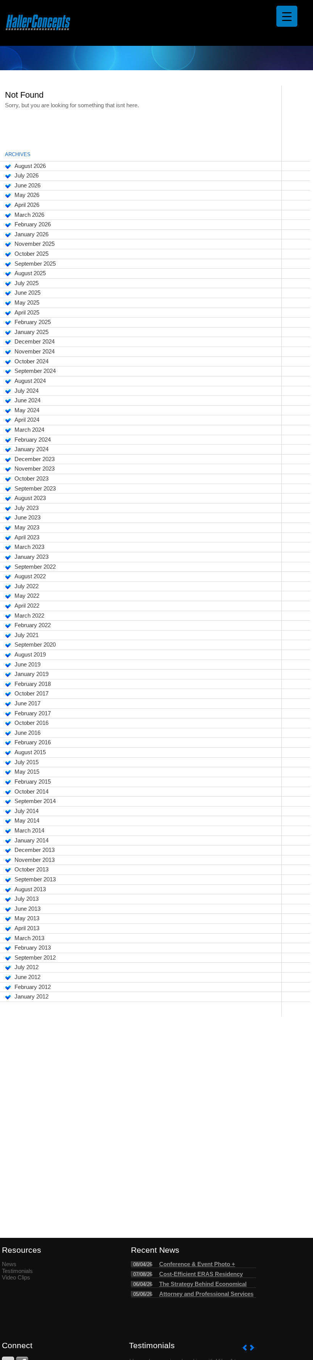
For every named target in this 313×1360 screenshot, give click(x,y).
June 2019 (27, 664)
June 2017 (27, 703)
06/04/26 (142, 1284)
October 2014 (31, 792)
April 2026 (27, 205)
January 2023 (31, 557)
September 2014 (35, 801)
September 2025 (35, 264)
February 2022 (33, 625)
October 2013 (31, 869)
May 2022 (27, 596)
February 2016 (33, 742)
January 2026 (31, 234)
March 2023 (29, 547)
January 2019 (31, 674)
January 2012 (31, 997)
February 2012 (33, 987)
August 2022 (30, 576)
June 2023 (27, 518)
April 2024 (27, 420)
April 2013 (27, 928)
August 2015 (30, 752)
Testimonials (17, 1271)
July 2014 (27, 811)
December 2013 (35, 850)
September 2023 (35, 489)
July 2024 (27, 391)
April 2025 (27, 313)
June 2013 (27, 909)
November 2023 (35, 469)
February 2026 (33, 224)
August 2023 (30, 498)
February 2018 (33, 684)
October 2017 (31, 693)
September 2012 (35, 958)
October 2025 (31, 254)
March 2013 (29, 938)
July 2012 (27, 967)
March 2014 (29, 831)
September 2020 (35, 645)
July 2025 (27, 283)
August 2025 (30, 273)
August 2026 (30, 166)
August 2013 (30, 889)
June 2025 (27, 293)
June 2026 (27, 185)
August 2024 (30, 381)
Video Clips (16, 1277)
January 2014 (31, 840)
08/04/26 (142, 1264)
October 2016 (31, 723)
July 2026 (27, 176)
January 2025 (31, 332)
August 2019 (30, 655)
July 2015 (27, 762)
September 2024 (35, 371)
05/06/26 (142, 1294)
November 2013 (35, 860)
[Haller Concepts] (38, 23)
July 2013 (27, 899)
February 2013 (33, 948)
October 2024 (31, 361)
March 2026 (29, 215)
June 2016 (27, 733)
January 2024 (31, 449)
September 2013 (35, 879)
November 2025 (35, 244)
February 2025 (33, 322)
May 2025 (27, 303)
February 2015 (33, 782)
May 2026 (27, 195)
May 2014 (27, 821)
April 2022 (27, 606)
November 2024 (35, 351)
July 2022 (27, 586)
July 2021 (27, 635)
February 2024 (33, 440)
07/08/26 (142, 1274)
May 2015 (27, 772)
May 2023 (27, 527)
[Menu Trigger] (286, 16)
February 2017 (33, 713)
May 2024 (27, 410)
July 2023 (27, 508)
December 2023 (35, 459)
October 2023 (31, 479)
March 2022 (29, 616)
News (9, 1264)
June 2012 (27, 977)
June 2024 (27, 400)
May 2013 (27, 918)
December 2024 (35, 342)
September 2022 (35, 567)
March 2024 (29, 430)
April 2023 (27, 537)
